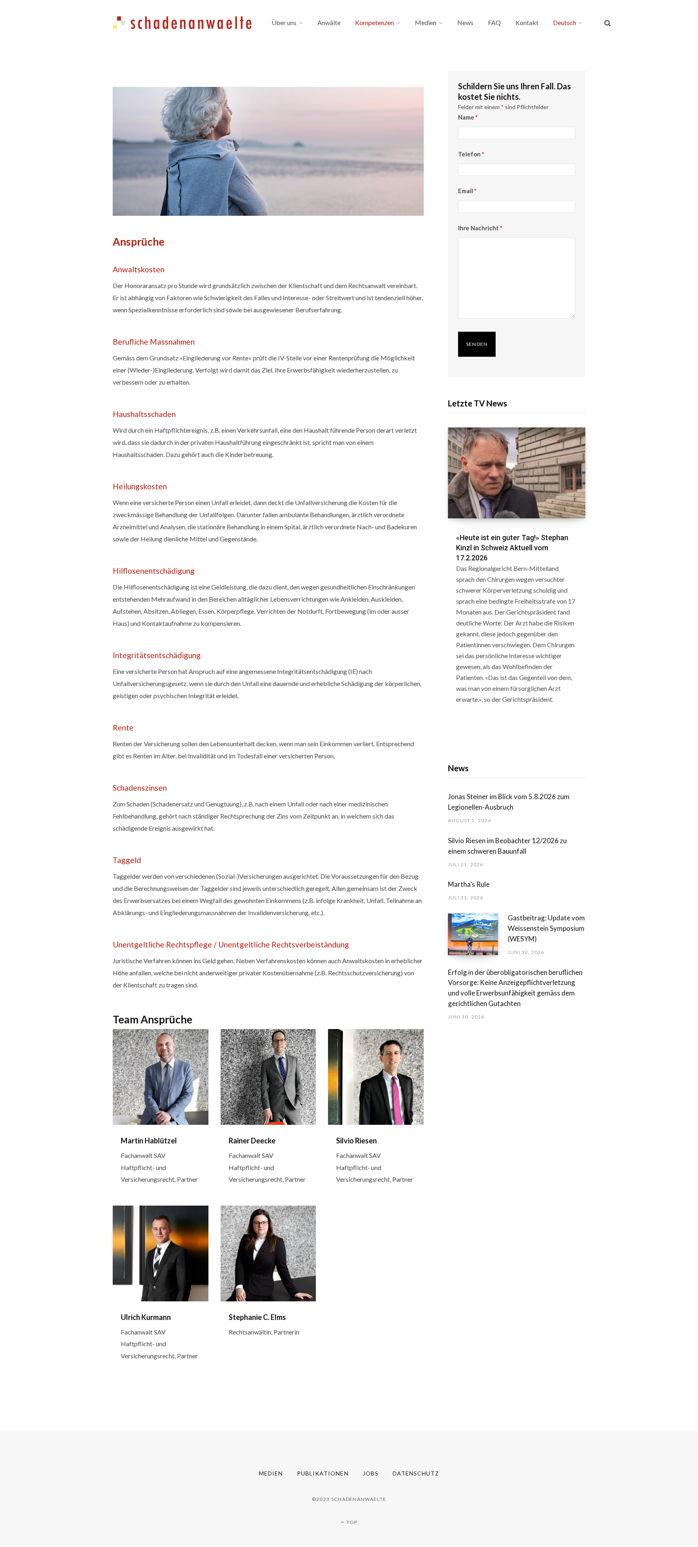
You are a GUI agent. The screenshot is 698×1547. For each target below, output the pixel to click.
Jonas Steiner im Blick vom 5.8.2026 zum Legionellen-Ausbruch (509, 801)
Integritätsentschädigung (157, 655)
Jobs (370, 1473)
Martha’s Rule (469, 884)
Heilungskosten (140, 486)
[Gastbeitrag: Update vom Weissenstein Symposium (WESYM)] (478, 934)
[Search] (607, 22)
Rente (123, 727)
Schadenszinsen (140, 787)
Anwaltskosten (138, 269)
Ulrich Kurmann (146, 1317)
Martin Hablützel (149, 1140)
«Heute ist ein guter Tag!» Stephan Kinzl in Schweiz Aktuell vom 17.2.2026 (512, 547)
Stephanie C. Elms (257, 1317)
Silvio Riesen (356, 1140)
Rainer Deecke (252, 1140)
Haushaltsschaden (144, 414)
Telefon (471, 154)
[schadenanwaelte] (182, 22)
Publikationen (323, 1473)
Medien (271, 1473)
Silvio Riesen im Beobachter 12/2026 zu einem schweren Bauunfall (507, 845)
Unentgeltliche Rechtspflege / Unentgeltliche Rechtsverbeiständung (231, 944)
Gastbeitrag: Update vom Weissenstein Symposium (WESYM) (546, 928)
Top (351, 1522)
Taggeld (127, 860)
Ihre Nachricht (480, 228)
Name (468, 117)
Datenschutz (416, 1473)
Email (467, 190)
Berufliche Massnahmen (154, 341)
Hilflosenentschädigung (154, 570)
